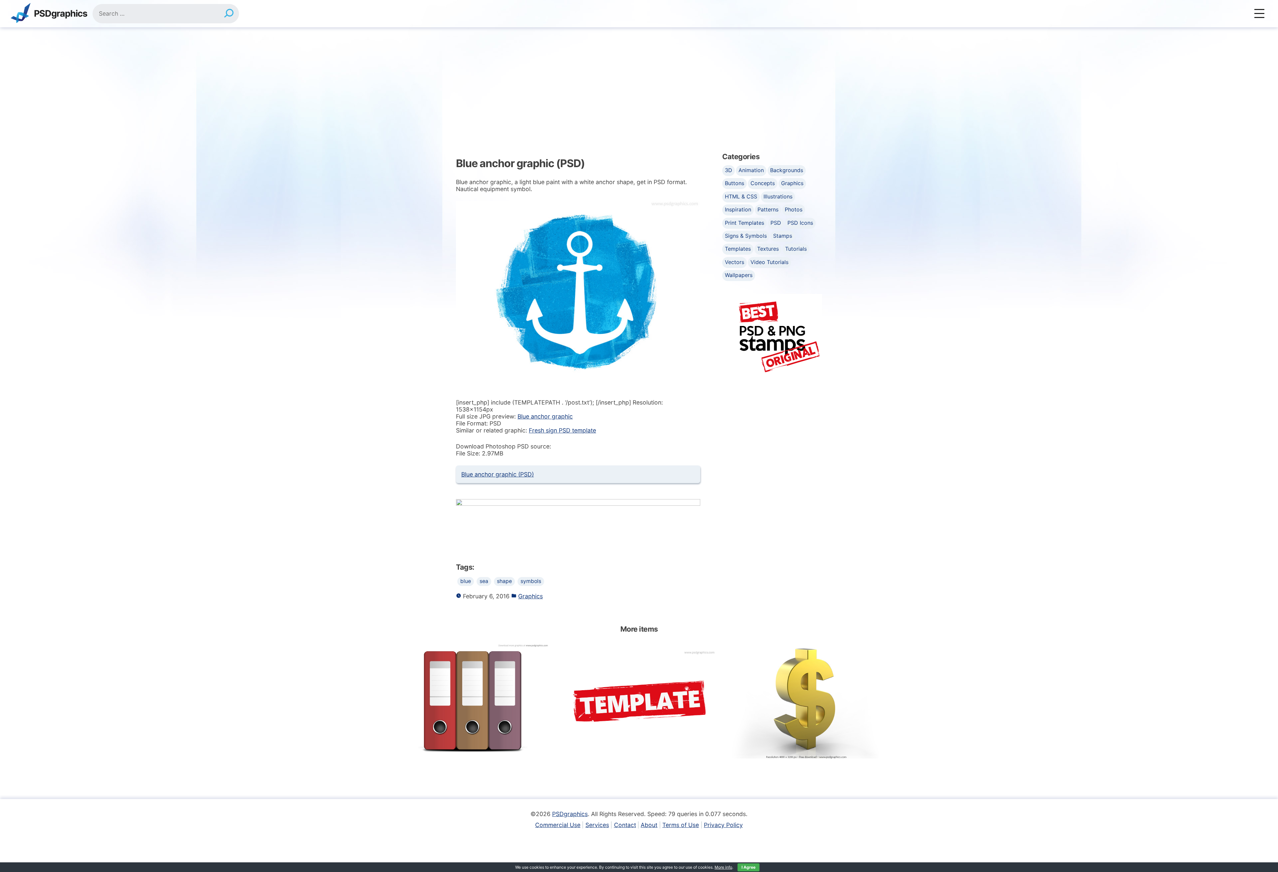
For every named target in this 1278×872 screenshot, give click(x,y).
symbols (531, 581)
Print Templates (744, 222)
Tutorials (796, 248)
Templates (738, 248)
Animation (751, 170)
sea (484, 581)
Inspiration (738, 209)
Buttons (734, 183)
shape (504, 581)
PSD (775, 222)
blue (465, 581)
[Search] (229, 13)
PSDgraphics (60, 14)
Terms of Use (680, 824)
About (649, 824)
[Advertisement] (639, 77)
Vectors (734, 262)
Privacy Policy (723, 824)
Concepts (762, 183)
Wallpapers (738, 275)
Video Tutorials (769, 262)
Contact (625, 824)
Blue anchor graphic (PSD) (497, 474)
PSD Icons (800, 222)
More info (723, 867)
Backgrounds (786, 170)
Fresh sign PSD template (562, 430)
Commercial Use (557, 824)
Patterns (767, 209)
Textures (768, 248)
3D (728, 170)
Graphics (530, 596)
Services (597, 824)
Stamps (782, 235)
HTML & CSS (741, 196)
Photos (793, 209)
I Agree (748, 867)
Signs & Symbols (746, 235)
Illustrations (777, 196)
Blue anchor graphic (545, 416)
